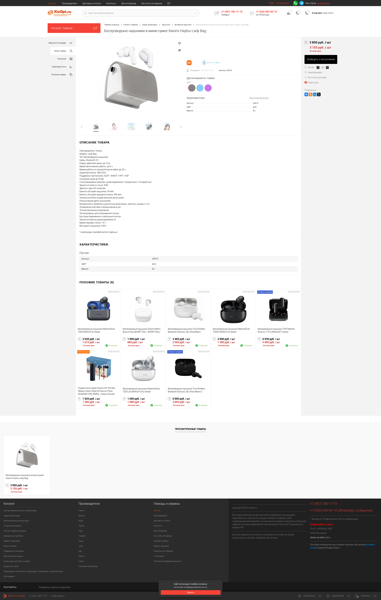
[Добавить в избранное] (179, 43)
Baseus (82, 515)
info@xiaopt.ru (58, 596)
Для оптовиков (128, 3)
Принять (190, 592)
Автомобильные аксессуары (16, 521)
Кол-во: (311, 67)
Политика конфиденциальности (167, 561)
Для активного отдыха (13, 556)
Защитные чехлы (11, 566)
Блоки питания (10, 546)
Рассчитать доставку (317, 77)
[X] (319, 94)
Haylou (81, 526)
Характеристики (59, 67)
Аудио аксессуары (12, 515)
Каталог (52, 3)
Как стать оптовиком (151, 3)
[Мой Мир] (314, 94)
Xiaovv (81, 561)
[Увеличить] (131, 78)
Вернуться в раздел (57, 43)
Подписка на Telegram (163, 551)
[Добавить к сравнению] (179, 50)
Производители (69, 3)
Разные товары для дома (15, 531)
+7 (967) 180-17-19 (231, 11)
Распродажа (9, 576)
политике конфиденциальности (190, 587)
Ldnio (81, 546)
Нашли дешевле (315, 72)
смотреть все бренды (88, 566)
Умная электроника (12, 526)
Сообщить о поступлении (321, 59)
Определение (323, 3)
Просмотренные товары (190, 429)
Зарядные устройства (13, 536)
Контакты (111, 3)
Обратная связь (16, 596)
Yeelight (82, 536)
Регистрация (282, 3)
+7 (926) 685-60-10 (266, 11)
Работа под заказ (161, 546)
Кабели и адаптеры (12, 541)
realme (82, 556)
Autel (81, 521)
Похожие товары (58, 74)
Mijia (81, 531)
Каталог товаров (61, 28)
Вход (271, 3)
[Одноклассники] (310, 94)
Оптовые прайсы (161, 541)
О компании (159, 556)
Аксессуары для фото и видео (17, 561)
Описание (61, 59)
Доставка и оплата (91, 3)
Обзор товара (60, 51)
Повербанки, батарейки (14, 551)
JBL (80, 551)
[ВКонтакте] (306, 94)
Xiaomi (82, 510)
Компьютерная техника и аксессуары (20, 510)
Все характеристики (259, 98)
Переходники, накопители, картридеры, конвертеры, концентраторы (33, 571)
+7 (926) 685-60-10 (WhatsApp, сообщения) (341, 510)
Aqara (81, 541)
